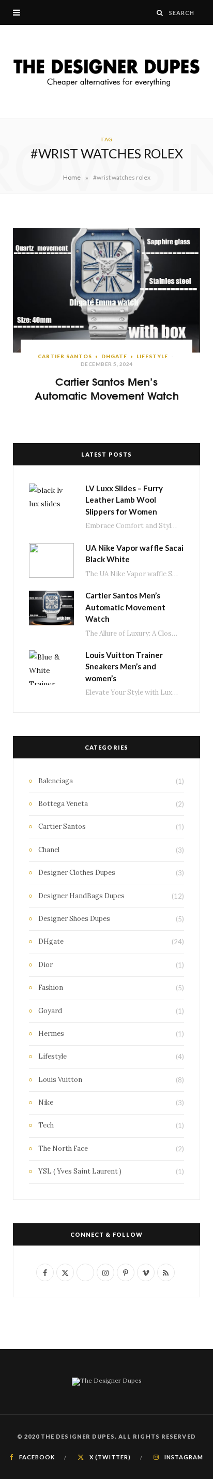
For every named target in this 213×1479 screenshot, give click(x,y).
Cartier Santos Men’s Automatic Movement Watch (107, 388)
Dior (45, 964)
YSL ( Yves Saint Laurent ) (79, 1171)
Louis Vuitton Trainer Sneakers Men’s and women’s (124, 666)
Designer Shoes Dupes (74, 918)
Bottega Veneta (63, 803)
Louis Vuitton (60, 1079)
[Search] (160, 12)
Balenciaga (55, 781)
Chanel (48, 849)
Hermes (51, 1033)
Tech (46, 1125)
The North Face (63, 1148)
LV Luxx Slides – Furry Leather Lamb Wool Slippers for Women (124, 500)
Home (72, 177)
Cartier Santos (65, 356)
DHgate (114, 356)
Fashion (50, 987)
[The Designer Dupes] (106, 71)
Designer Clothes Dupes (76, 872)
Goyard (50, 1010)
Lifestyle (152, 356)
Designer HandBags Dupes (81, 895)
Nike (45, 1102)
